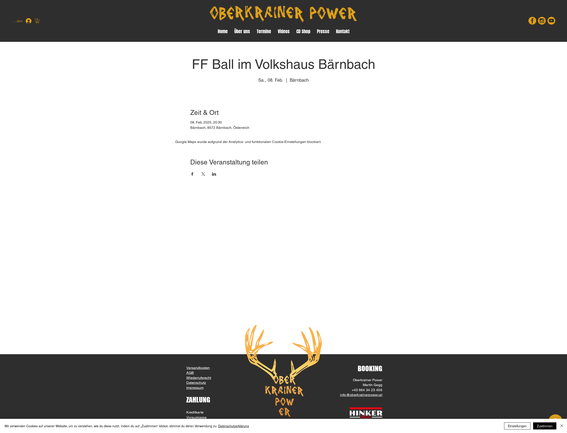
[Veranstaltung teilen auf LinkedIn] (214, 174)
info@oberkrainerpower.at (361, 395)
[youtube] (551, 21)
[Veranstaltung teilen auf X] (203, 174)
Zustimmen (545, 426)
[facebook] (532, 21)
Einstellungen (517, 426)
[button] (37, 20)
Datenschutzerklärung (233, 426)
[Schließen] (561, 425)
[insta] (542, 21)
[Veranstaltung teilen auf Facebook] (192, 174)
